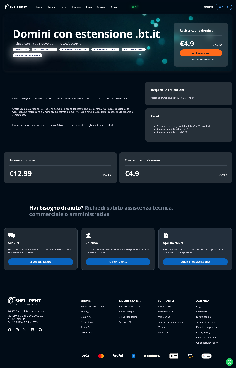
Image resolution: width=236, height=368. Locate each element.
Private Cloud (87, 322)
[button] (21, 49)
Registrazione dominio (92, 306)
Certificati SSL (88, 332)
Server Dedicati (88, 327)
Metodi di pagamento (207, 327)
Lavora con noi (203, 316)
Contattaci (201, 311)
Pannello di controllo (130, 306)
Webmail (162, 327)
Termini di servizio (205, 322)
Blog (198, 306)
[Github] (40, 329)
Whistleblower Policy (207, 342)
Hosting (85, 311)
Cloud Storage (126, 311)
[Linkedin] (32, 329)
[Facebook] (9, 329)
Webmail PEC (164, 332)
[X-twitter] (24, 329)
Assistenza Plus (165, 311)
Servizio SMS (125, 322)
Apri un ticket (164, 306)
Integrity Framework (206, 337)
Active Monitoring (128, 316)
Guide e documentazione (171, 322)
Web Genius (164, 316)
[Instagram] (17, 329)
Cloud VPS (86, 316)
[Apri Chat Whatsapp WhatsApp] (229, 362)
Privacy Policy (203, 332)
